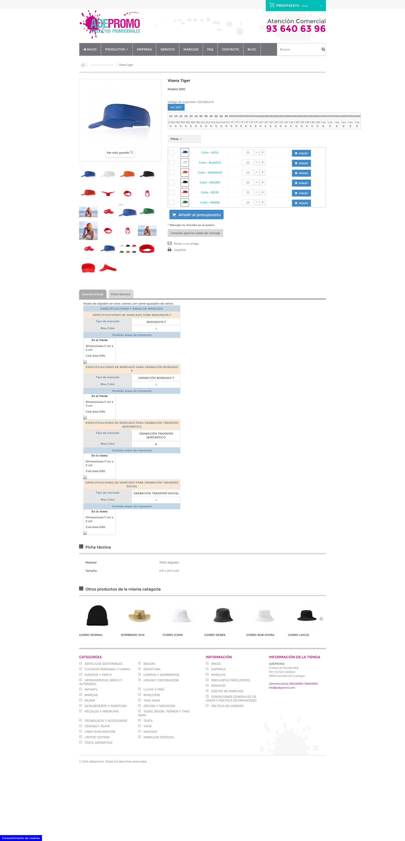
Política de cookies (227, 706)
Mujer (89, 700)
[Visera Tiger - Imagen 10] (108, 212)
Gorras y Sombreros (101, 64)
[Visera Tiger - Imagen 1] (88, 175)
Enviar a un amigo (186, 243)
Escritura (152, 669)
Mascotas (151, 695)
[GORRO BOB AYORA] (265, 615)
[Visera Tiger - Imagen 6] (108, 193)
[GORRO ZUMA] (181, 615)
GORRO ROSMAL (91, 635)
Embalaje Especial (158, 737)
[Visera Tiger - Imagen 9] (88, 212)
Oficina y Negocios (159, 706)
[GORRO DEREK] (223, 615)
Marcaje (218, 674)
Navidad (150, 731)
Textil (148, 720)
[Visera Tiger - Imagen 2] (108, 175)
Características (92, 294)
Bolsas (149, 663)
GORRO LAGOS (298, 635)
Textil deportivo (98, 742)
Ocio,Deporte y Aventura (105, 706)
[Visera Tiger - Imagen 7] (127, 193)
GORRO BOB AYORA (260, 635)
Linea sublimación (99, 731)
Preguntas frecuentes (230, 680)
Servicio (217, 685)
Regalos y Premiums (101, 711)
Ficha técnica (120, 294)
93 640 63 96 (296, 28)
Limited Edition (96, 737)
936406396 (295, 683)
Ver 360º (176, 107)
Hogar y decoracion (161, 680)
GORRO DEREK (214, 635)
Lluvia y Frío (153, 689)
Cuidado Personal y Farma (107, 669)
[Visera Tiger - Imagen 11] (127, 212)
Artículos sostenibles (103, 663)
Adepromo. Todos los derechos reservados (118, 761)
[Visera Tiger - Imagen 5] (88, 193)
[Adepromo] (111, 25)
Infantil (91, 689)
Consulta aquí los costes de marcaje (195, 233)
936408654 (311, 683)
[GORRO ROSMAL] (98, 615)
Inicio (215, 663)
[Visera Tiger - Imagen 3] (127, 175)
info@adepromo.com (282, 687)
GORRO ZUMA (173, 635)
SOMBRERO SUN (132, 635)
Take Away (151, 700)
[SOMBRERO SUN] (139, 615)
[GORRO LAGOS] (306, 615)
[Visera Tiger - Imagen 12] (147, 212)
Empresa (218, 669)
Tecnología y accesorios (105, 720)
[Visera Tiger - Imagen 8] (147, 193)
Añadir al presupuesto (199, 215)
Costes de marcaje (226, 691)
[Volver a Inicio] (83, 64)
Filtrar (175, 139)
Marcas (91, 695)
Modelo (173, 89)
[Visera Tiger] (88, 230)
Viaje (147, 726)
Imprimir (180, 250)
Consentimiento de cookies (21, 838)
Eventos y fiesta (98, 674)
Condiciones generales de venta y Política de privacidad (231, 698)
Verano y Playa (97, 726)
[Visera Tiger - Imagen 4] (147, 175)
